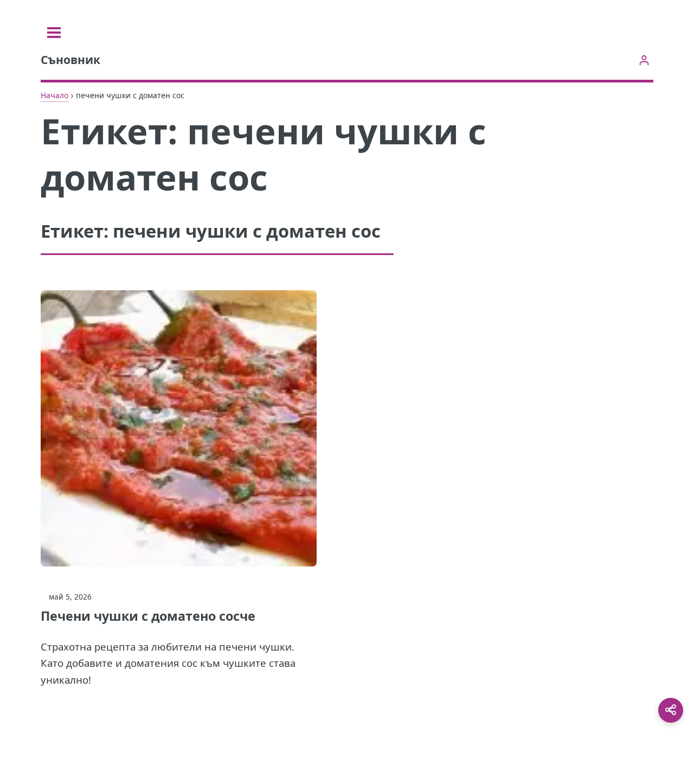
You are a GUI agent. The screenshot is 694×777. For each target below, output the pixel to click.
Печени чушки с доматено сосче (148, 616)
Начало (54, 95)
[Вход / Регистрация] (643, 59)
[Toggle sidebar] (54, 32)
